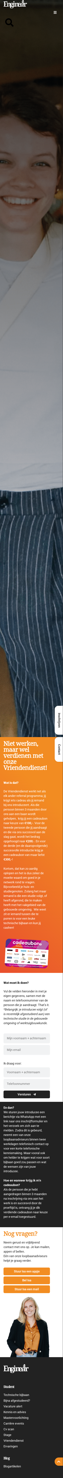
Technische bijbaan (16, 1395)
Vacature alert (13, 1406)
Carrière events (14, 1423)
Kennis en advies (15, 1412)
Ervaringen (11, 1446)
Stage (7, 1435)
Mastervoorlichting (16, 1418)
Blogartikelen (12, 1466)
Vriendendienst (14, 1440)
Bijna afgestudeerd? (17, 1400)
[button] (55, 12)
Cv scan (9, 1429)
